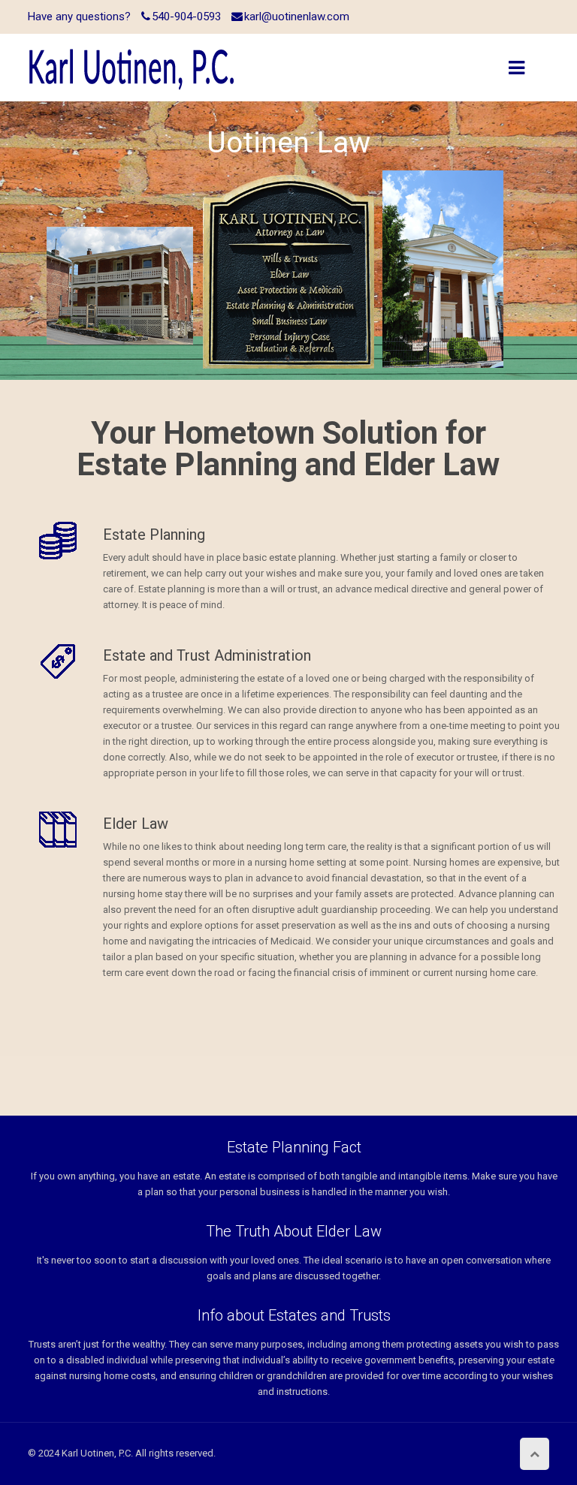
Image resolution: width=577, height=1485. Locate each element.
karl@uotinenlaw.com (296, 16)
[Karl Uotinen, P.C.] (132, 67)
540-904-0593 (186, 16)
